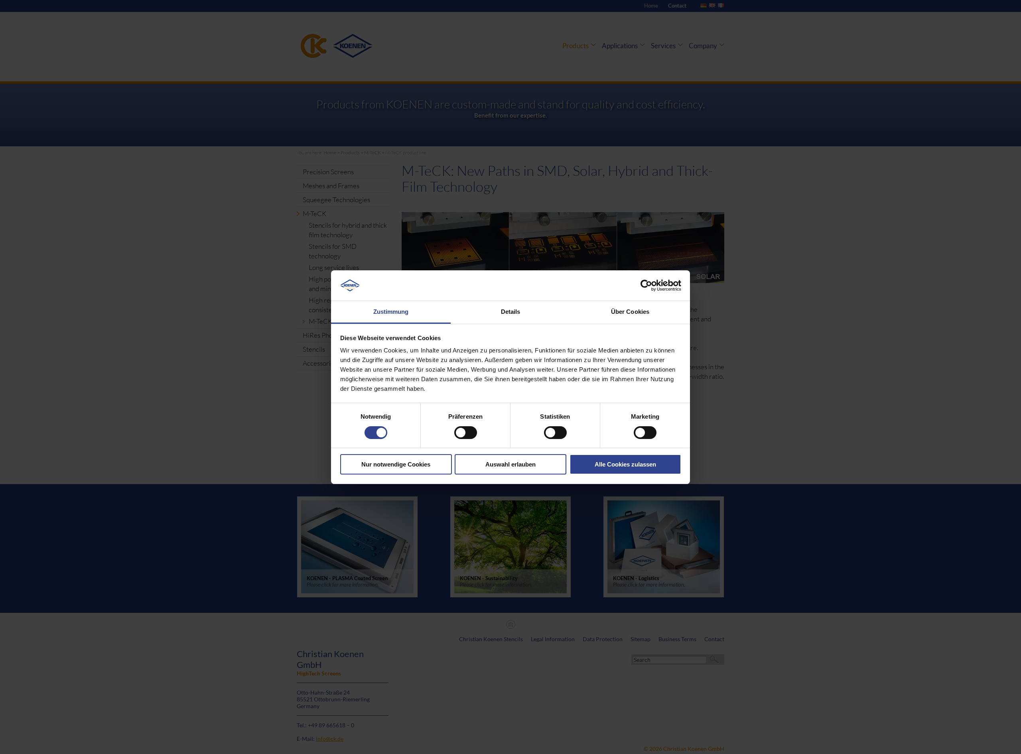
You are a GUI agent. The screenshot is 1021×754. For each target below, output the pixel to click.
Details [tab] (510, 311)
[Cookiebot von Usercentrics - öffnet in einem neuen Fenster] (646, 285)
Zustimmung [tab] (391, 311)
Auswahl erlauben (510, 464)
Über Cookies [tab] (630, 311)
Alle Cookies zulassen (625, 464)
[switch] (465, 432)
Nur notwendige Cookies (395, 464)
